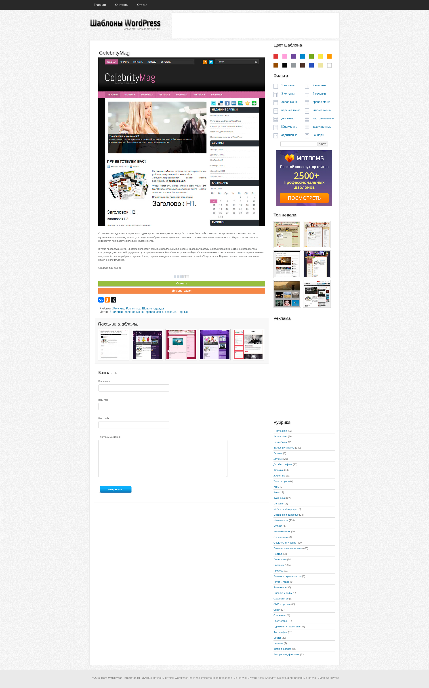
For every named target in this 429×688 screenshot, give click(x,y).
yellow (320, 56)
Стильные (279, 615)
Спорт (276, 609)
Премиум (278, 565)
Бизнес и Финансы (283, 447)
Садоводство (280, 598)
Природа (278, 570)
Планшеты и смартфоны (287, 548)
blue (302, 56)
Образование (281, 537)
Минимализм (280, 520)
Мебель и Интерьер (284, 509)
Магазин (278, 503)
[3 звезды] (181, 276)
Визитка (277, 453)
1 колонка (287, 85)
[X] (113, 300)
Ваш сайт (103, 418)
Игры (276, 486)
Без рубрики (280, 442)
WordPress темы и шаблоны (125, 25)
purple (293, 56)
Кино (276, 492)
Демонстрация (181, 290)
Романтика (133, 308)
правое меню (154, 311)
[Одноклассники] (107, 300)
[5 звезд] (187, 276)
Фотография (280, 632)
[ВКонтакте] (101, 300)
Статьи (142, 4)
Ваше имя (104, 381)
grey (293, 65)
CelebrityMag (114, 53)
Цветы (277, 637)
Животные (279, 475)
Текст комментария (109, 437)
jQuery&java (289, 126)
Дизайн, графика (282, 464)
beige (320, 65)
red (275, 56)
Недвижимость (281, 531)
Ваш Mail (103, 399)
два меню (287, 118)
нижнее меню (322, 110)
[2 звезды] (178, 276)
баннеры (318, 135)
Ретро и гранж (281, 581)
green (311, 56)
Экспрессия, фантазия (286, 654)
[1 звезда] (175, 276)
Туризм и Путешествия (286, 626)
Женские (118, 308)
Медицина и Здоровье (286, 514)
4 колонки (319, 93)
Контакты (121, 4)
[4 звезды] (184, 276)
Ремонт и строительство (287, 576)
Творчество (280, 621)
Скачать (181, 283)
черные (183, 311)
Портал (277, 554)
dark (302, 65)
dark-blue (311, 65)
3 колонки (287, 93)
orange (329, 56)
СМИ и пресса (281, 604)
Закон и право (281, 481)
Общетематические (284, 542)
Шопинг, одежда (153, 308)
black (284, 65)
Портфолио (279, 559)
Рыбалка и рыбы (282, 593)
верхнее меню (134, 311)
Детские (278, 458)
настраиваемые (323, 118)
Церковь (278, 643)
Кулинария (279, 498)
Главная (100, 4)
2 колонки (116, 311)
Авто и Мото (280, 436)
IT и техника (280, 431)
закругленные (322, 126)
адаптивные (289, 135)
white (329, 65)
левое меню (289, 102)
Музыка (277, 526)
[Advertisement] (255, 25)
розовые (170, 311)
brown (275, 65)
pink (284, 56)
